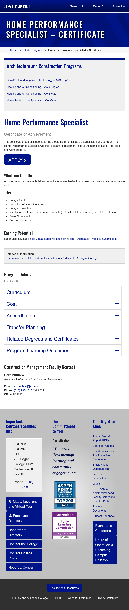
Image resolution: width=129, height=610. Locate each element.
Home (13, 50)
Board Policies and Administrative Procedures (104, 455)
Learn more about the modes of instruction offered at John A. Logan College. (53, 258)
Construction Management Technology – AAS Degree (39, 80)
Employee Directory (18, 518)
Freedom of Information (99, 476)
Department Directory (17, 532)
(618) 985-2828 (23, 390)
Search (74, 6)
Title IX (57, 598)
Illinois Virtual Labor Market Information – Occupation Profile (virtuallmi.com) (72, 239)
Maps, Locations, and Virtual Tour (23, 504)
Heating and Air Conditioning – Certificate (31, 93)
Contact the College (23, 543)
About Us (119, 6)
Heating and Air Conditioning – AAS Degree (33, 87)
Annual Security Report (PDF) (102, 438)
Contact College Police (20, 555)
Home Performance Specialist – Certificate (32, 100)
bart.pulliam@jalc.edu (26, 386)
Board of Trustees (103, 446)
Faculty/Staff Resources (64, 588)
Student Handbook (104, 516)
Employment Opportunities (101, 467)
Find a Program (33, 50)
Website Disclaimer (79, 598)
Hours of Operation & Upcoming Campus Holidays (104, 549)
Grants (97, 483)
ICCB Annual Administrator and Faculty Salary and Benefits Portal (104, 495)
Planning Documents (99, 508)
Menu (96, 6)
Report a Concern (22, 567)
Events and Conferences (104, 528)
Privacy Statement (107, 598)
